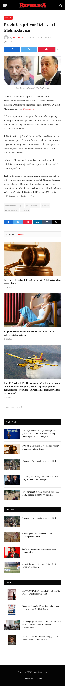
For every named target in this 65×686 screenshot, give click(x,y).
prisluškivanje (32, 205)
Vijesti (8, 18)
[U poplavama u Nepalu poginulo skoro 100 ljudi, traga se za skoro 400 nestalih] (12, 495)
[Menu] (5, 5)
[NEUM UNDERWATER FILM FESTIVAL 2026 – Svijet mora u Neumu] (12, 594)
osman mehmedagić (13, 205)
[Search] (60, 5)
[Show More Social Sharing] (58, 49)
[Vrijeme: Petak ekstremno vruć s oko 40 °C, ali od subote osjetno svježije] (32, 310)
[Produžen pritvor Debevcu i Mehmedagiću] (32, 70)
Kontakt (40, 678)
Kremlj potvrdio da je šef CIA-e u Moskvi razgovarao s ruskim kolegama (40, 478)
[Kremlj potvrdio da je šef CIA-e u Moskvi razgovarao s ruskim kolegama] (12, 480)
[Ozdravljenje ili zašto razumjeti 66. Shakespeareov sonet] (12, 537)
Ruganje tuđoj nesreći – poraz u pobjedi (39, 461)
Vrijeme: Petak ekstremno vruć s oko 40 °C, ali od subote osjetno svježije (29, 333)
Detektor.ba (28, 108)
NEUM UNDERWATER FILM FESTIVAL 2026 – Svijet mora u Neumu (41, 592)
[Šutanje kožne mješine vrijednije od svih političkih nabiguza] (12, 567)
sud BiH (25, 210)
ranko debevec (11, 210)
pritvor (45, 205)
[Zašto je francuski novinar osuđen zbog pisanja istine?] (12, 552)
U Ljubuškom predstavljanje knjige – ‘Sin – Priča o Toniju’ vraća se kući (41, 638)
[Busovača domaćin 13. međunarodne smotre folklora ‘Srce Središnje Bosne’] (12, 609)
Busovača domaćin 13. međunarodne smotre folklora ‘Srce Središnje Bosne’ (41, 608)
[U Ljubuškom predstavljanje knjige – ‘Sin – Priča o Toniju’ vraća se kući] (12, 640)
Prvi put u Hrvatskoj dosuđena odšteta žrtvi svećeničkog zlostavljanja (32, 281)
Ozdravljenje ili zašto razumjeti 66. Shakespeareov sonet (37, 535)
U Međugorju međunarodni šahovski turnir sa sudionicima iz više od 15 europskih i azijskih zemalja (41, 624)
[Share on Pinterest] (46, 49)
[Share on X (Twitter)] (29, 49)
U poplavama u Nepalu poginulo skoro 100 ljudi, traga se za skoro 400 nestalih (40, 493)
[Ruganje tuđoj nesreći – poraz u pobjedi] (12, 464)
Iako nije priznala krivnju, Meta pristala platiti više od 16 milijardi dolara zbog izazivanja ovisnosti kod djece (39, 433)
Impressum (29, 678)
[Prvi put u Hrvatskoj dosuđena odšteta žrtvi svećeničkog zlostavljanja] (32, 259)
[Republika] (32, 5)
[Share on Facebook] (12, 49)
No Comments (46, 37)
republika (18, 37)
